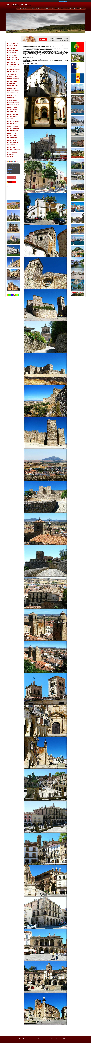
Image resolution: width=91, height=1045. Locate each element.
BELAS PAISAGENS (11, 106)
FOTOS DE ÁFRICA (11, 88)
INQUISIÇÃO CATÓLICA (12, 152)
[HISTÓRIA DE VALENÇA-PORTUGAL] (77, 168)
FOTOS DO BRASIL (11, 95)
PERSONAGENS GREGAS (13, 59)
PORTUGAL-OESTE (11, 125)
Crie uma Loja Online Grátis (41, 1)
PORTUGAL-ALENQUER (12, 123)
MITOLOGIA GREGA (11, 60)
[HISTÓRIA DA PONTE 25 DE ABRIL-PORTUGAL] (77, 245)
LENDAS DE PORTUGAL (36, 8)
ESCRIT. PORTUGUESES (12, 71)
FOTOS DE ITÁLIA (11, 86)
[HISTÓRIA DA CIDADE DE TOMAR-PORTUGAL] (77, 233)
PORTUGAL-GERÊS (11, 151)
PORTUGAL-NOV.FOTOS (12, 119)
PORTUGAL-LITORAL (12, 133)
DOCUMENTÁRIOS (58, 8)
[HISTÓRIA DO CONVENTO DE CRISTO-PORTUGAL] (13, 279)
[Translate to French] (10, 161)
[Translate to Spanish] (8, 161)
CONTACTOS (80, 8)
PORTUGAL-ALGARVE (12, 132)
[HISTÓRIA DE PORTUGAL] (77, 51)
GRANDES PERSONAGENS (13, 66)
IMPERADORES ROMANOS (13, 67)
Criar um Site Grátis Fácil (37, 1038)
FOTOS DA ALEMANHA (12, 85)
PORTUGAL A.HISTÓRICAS (13, 92)
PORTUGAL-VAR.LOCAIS (13, 138)
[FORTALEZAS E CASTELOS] (77, 295)
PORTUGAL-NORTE (11, 147)
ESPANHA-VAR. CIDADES (13, 102)
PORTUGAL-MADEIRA (12, 109)
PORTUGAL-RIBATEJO (12, 142)
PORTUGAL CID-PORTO (12, 118)
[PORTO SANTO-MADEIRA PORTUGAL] (77, 93)
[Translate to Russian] (14, 161)
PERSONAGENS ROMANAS (13, 69)
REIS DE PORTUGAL (70, 8)
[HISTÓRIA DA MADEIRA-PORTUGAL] (77, 83)
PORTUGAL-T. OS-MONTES (13, 149)
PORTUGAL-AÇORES (12, 107)
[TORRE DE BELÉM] (13, 198)
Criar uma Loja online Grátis (25, 1038)
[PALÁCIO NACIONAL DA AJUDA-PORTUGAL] (13, 255)
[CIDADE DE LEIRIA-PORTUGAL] (77, 256)
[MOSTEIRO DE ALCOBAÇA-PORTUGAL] (13, 232)
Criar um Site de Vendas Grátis (50, 1038)
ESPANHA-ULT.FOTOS (12, 100)
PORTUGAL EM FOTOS (12, 145)
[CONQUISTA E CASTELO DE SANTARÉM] (77, 278)
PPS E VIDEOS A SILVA (47, 8)
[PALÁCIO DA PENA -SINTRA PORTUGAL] (13, 244)
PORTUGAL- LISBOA (12, 135)
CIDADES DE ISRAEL (12, 97)
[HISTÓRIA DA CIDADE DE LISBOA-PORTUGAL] (77, 114)
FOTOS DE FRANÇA (11, 83)
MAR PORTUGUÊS (11, 52)
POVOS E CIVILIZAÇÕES (12, 50)
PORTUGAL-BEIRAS (11, 140)
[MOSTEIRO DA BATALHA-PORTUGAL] (13, 290)
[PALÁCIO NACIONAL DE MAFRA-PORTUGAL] (13, 267)
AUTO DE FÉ (9, 172)
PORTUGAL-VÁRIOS (12, 111)
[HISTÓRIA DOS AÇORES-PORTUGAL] (77, 72)
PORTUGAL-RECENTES (12, 114)
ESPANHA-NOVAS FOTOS (13, 104)
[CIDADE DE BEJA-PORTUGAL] (77, 104)
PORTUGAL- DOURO (12, 137)
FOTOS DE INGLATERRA (13, 93)
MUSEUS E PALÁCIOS (12, 55)
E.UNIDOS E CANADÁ (12, 99)
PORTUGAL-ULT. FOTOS (12, 116)
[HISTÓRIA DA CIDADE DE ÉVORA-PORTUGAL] (77, 125)
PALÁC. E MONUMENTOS (13, 90)
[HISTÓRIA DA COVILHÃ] (77, 290)
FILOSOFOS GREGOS (12, 57)
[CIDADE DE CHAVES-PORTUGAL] (77, 222)
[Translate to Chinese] (15, 161)
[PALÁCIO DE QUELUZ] (13, 209)
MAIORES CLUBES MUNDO (13, 54)
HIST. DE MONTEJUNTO (24, 8)
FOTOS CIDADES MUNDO (13, 78)
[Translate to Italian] (12, 161)
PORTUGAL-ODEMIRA (12, 144)
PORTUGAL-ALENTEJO (12, 130)
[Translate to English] (7, 161)
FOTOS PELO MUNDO (12, 76)
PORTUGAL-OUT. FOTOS (13, 121)
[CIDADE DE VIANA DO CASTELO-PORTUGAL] (77, 136)
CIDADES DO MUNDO (12, 80)
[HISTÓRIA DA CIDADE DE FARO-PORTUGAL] (77, 179)
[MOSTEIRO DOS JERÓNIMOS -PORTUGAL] (13, 220)
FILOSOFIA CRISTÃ (11, 73)
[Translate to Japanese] (17, 161)
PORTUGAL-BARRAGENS (13, 128)
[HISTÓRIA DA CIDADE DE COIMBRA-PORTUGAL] (77, 190)
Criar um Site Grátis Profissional (65, 1038)
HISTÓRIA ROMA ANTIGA (13, 64)
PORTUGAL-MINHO (11, 112)
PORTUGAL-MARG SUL (12, 126)
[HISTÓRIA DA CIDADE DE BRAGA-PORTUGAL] (77, 157)
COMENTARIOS (10, 154)
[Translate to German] (11, 161)
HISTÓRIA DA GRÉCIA (12, 62)
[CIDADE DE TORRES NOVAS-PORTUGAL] (77, 267)
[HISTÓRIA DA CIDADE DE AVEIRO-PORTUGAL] (77, 211)
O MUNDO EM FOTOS (12, 74)
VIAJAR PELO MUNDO (12, 81)
